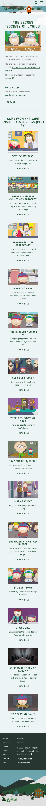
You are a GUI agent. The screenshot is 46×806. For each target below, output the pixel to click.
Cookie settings (23, 763)
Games (5, 754)
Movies (6, 746)
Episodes (6, 742)
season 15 (9, 78)
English (20, 738)
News (5, 750)
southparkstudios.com (15, 95)
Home (5, 738)
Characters (7, 758)
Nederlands (21, 742)
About (5, 762)
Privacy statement (24, 759)
